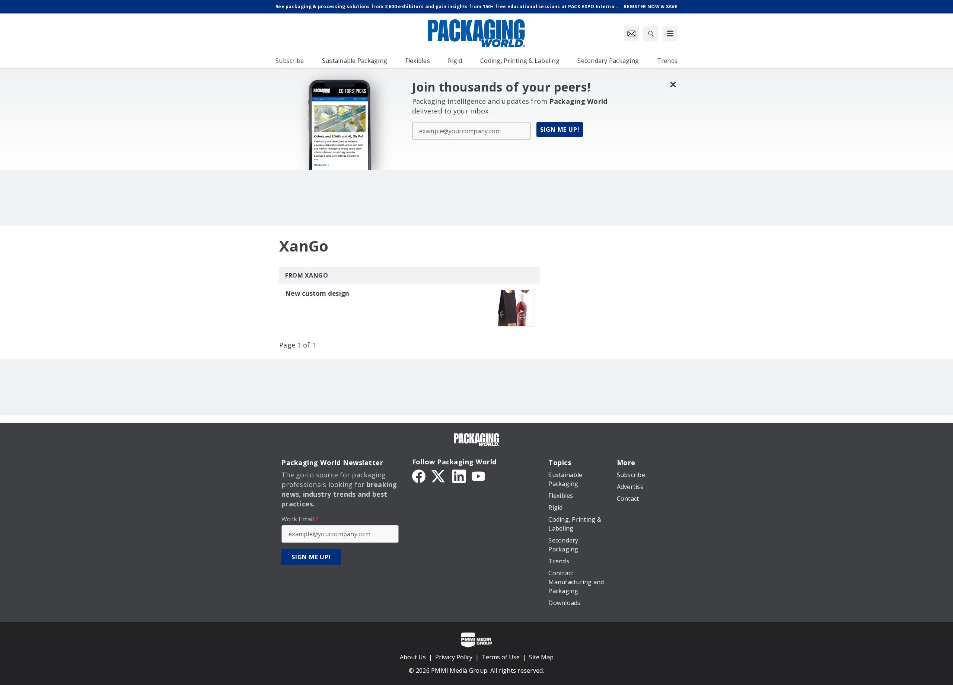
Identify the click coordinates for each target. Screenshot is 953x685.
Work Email (300, 519)
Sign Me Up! (560, 129)
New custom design (317, 293)
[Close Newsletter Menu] (673, 84)
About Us (413, 657)
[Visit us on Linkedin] (459, 475)
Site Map (541, 657)
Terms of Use (501, 657)
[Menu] (670, 33)
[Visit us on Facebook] (418, 475)
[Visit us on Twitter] (438, 475)
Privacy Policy (453, 657)
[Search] (650, 33)
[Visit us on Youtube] (478, 475)
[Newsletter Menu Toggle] (631, 33)
